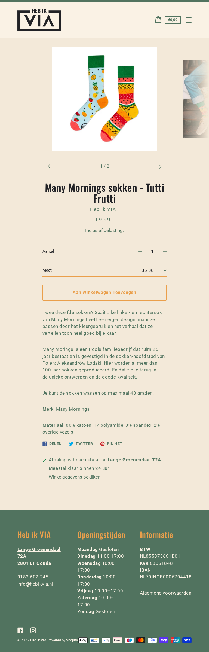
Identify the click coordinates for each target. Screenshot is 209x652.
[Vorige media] (48, 166)
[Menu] (188, 20)
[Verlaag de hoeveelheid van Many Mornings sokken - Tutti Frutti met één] (140, 251)
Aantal (48, 251)
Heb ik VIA (38, 640)
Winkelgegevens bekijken (74, 477)
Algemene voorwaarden (166, 593)
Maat (47, 270)
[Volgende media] (160, 166)
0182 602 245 (32, 577)
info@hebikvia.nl (35, 584)
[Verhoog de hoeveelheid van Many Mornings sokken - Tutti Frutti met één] (165, 251)
